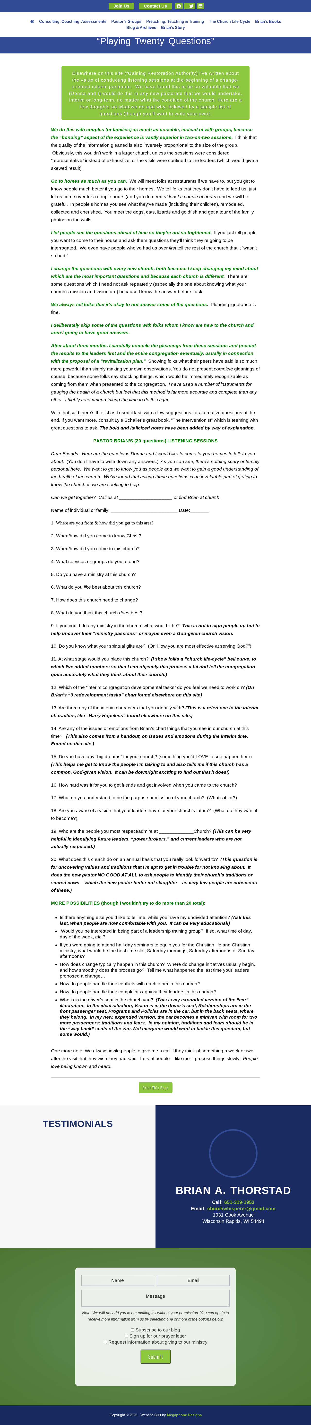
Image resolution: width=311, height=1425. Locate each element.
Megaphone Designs (184, 1415)
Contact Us (155, 6)
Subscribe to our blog (158, 1329)
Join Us (121, 6)
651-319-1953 (239, 1202)
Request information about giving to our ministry (157, 1342)
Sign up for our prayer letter (158, 1336)
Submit (155, 1356)
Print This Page (155, 1087)
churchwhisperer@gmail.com (241, 1208)
